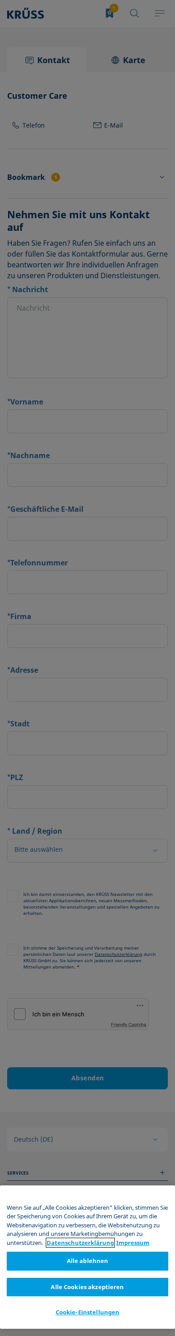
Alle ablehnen (88, 1261)
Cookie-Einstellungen (88, 1312)
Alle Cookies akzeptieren (87, 1287)
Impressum (132, 1243)
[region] (87, 1257)
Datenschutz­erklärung (80, 1243)
